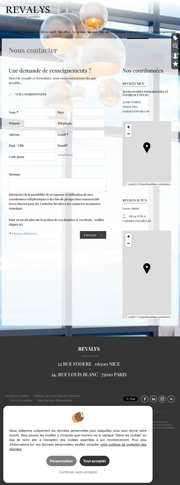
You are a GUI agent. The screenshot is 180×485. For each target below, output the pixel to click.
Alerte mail (48, 32)
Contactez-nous (138, 32)
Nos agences (30, 32)
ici (20, 224)
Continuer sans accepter (78, 471)
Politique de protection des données (57, 395)
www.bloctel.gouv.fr (24, 204)
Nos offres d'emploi (112, 32)
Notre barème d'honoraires (55, 400)
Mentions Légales (17, 395)
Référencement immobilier (161, 427)
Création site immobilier (159, 424)
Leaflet (131, 184)
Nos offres (64, 32)
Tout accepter (94, 460)
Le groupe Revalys (84, 32)
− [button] (128, 134)
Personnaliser (61, 460)
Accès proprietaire (163, 32)
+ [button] (128, 127)
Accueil (16, 32)
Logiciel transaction (157, 421)
